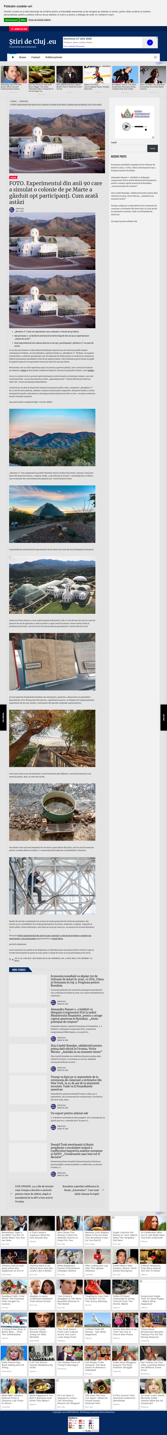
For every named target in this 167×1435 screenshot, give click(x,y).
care (34, 958)
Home (22, 57)
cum (43, 958)
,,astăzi (16, 958)
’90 (21, 958)
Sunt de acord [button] (11, 20)
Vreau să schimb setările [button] (39, 20)
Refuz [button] (23, 20)
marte (74, 958)
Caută (114, 142)
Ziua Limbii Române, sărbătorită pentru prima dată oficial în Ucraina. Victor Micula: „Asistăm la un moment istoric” (77, 1048)
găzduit (68, 958)
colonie (39, 958)
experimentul (55, 958)
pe (91, 958)
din (49, 958)
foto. (63, 958)
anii (25, 958)
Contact (35, 57)
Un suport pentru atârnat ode (69, 1113)
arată (30, 958)
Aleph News (57, 938)
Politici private (53, 57)
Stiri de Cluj (20, 208)
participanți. (85, 958)
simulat (16, 961)
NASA (23, 370)
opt (79, 958)
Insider (91, 370)
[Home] (12, 57)
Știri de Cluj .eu (32, 41)
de (46, 958)
